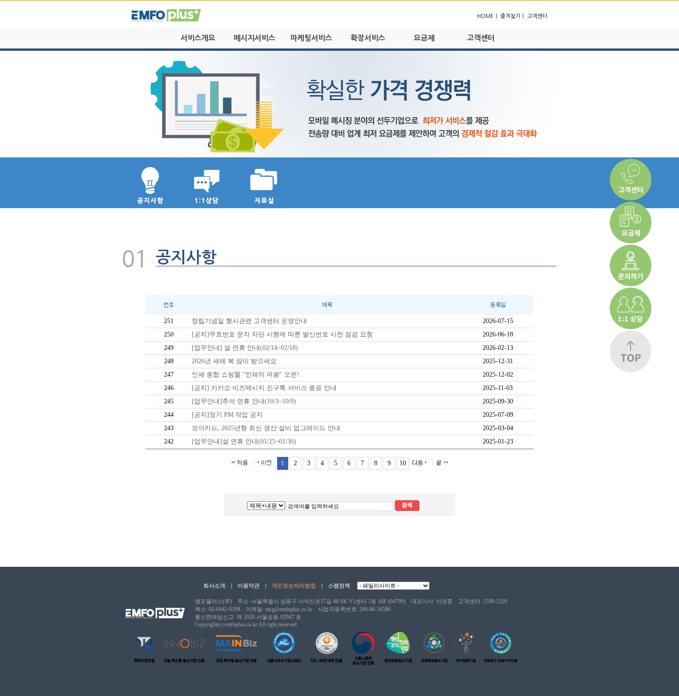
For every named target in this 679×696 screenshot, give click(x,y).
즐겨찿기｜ (513, 16)
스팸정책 (339, 585)
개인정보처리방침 (294, 585)
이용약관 (248, 585)
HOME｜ (488, 16)
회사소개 (214, 585)
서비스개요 (198, 38)
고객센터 (537, 16)
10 (403, 463)
